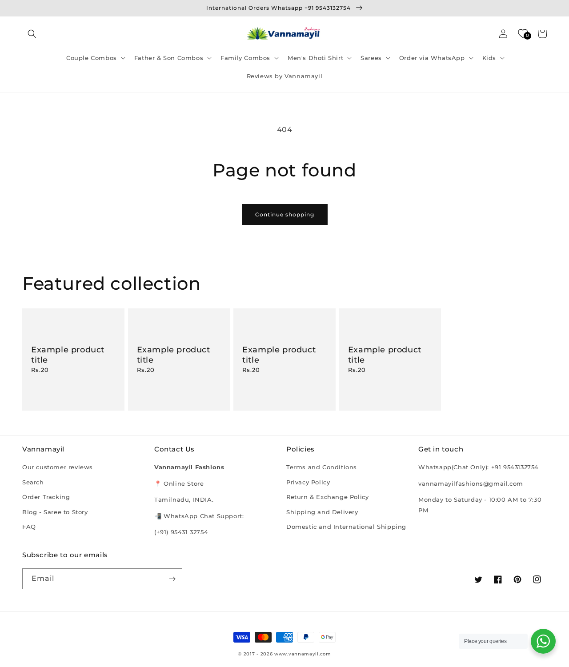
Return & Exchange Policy (327, 496)
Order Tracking (46, 496)
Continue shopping (284, 214)
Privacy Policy (308, 482)
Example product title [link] (67, 355)
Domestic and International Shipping (346, 526)
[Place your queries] (543, 641)
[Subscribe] (172, 578)
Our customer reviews (57, 467)
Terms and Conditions (321, 467)
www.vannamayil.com (302, 654)
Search (33, 482)
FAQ (29, 526)
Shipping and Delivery (322, 511)
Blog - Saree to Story (55, 511)
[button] (32, 34)
